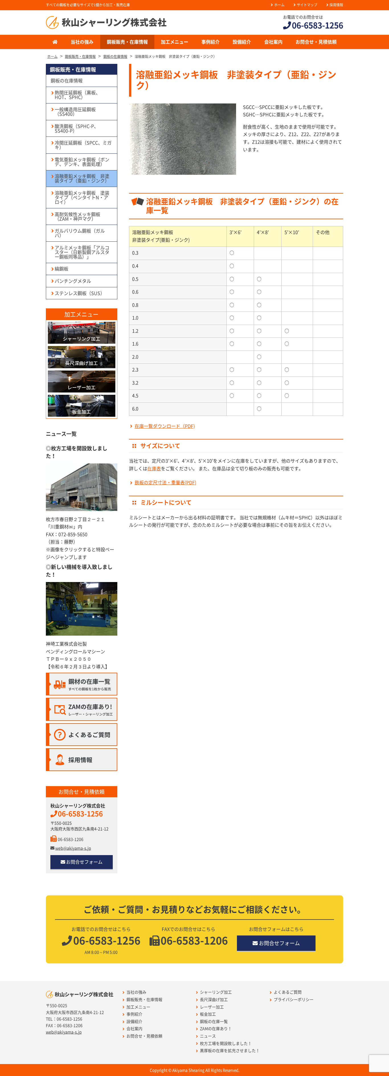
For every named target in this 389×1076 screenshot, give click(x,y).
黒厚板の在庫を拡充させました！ (230, 1051)
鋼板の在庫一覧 (214, 1022)
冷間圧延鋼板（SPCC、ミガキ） (83, 145)
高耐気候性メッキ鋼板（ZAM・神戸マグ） (77, 216)
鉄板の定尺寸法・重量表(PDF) (165, 482)
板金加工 (208, 1014)
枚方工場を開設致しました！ (226, 1044)
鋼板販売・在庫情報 (127, 42)
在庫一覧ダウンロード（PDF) (165, 426)
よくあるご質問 (288, 992)
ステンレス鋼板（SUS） (80, 293)
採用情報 (336, 5)
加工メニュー (174, 42)
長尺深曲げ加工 (214, 1000)
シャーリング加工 (216, 992)
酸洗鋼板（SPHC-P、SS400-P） (77, 128)
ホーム (279, 5)
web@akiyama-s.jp (73, 848)
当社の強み (82, 42)
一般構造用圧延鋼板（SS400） (75, 111)
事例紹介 (210, 42)
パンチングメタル (73, 281)
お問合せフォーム (84, 862)
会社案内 (273, 42)
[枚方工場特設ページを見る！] (81, 487)
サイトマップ (307, 5)
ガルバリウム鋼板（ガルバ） (80, 233)
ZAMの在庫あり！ (216, 1029)
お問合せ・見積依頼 (316, 42)
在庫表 (154, 468)
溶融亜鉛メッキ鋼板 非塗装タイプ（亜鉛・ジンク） (82, 178)
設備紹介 (242, 42)
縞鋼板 (61, 269)
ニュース (208, 1036)
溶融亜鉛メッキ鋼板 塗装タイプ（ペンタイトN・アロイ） (82, 197)
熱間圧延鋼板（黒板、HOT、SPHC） (77, 94)
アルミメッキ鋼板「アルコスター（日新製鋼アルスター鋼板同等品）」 (82, 252)
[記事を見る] (81, 609)
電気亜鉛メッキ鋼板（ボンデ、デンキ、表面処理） (82, 161)
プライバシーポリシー (294, 1000)
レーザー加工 (212, 1007)
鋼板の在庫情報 (67, 80)
